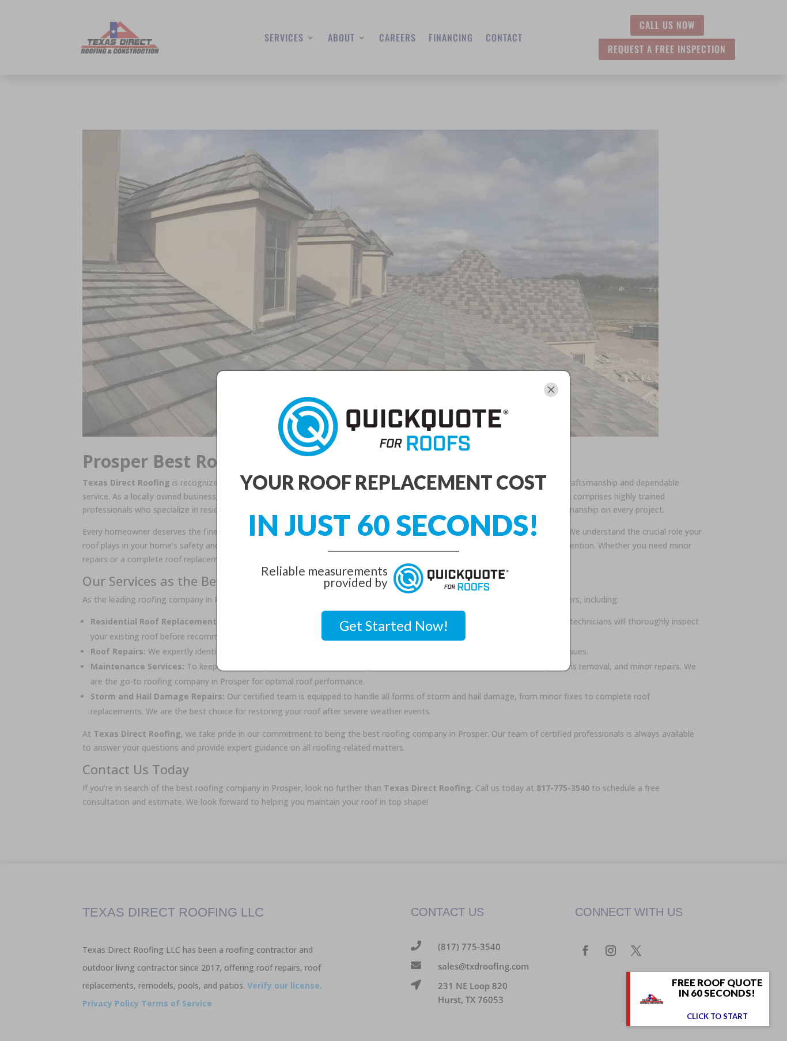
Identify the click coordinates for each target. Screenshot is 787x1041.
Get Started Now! (393, 625)
